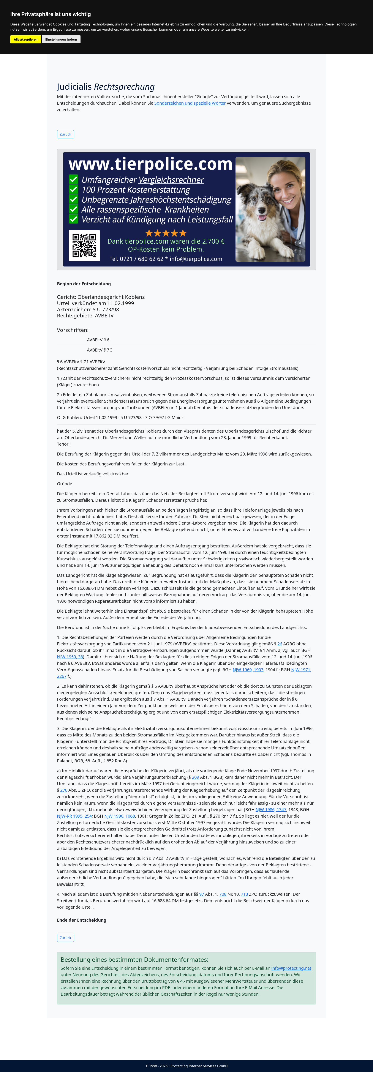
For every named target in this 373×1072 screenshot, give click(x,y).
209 (195, 777)
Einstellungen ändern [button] (61, 39)
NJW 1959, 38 (70, 657)
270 (63, 790)
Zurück (65, 134)
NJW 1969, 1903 (248, 670)
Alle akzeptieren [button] (26, 39)
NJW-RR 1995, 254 (74, 816)
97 (201, 894)
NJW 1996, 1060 (119, 816)
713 (244, 894)
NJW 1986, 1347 (271, 809)
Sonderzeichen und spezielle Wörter (190, 103)
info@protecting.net (291, 968)
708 (222, 894)
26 (279, 644)
